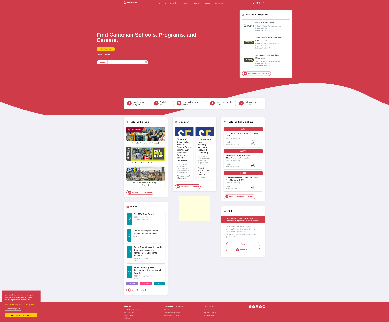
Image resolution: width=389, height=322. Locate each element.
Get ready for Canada (248, 103)
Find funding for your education (189, 103)
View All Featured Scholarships (240, 197)
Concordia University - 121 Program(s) (146, 143)
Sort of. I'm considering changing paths (242, 229)
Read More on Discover (188, 187)
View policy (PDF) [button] (13, 309)
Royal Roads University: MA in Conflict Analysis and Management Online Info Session (148, 251)
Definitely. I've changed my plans (240, 226)
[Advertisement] (194, 208)
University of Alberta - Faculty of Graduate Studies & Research (204, 172)
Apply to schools (161, 103)
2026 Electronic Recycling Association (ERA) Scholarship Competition (241, 156)
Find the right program (136, 103)
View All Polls (243, 250)
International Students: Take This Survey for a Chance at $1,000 (242, 178)
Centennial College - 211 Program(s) (146, 163)
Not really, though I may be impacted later (243, 234)
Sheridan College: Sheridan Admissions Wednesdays (145, 232)
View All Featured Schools (141, 192)
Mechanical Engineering (264, 22)
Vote (243, 244)
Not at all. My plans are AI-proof (240, 237)
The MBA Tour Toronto (144, 214)
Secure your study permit (222, 103)
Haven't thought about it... (237, 232)
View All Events (136, 290)
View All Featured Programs (256, 73)
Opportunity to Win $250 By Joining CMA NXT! (242, 134)
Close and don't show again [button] (21, 315)
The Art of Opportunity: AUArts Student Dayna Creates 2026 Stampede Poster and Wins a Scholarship (184, 150)
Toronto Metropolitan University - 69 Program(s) (146, 184)
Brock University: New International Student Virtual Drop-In (147, 270)
